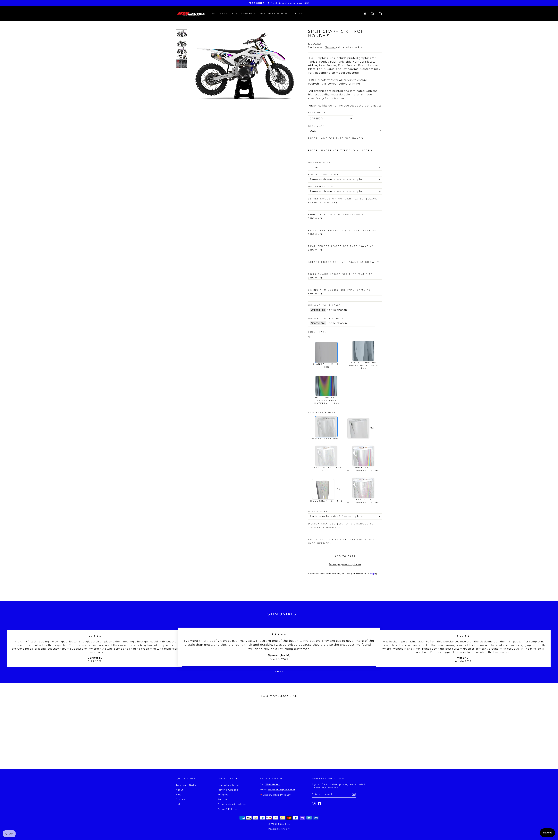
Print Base (317, 332)
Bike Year (316, 126)
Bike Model (318, 112)
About (179, 789)
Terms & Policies (227, 809)
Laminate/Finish (322, 412)
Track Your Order (186, 785)
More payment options (345, 564)
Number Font (319, 162)
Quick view (200, 738)
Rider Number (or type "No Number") (340, 150)
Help (178, 804)
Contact (297, 13)
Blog (178, 794)
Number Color (320, 186)
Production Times (228, 785)
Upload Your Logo (324, 305)
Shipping (330, 47)
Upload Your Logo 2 (326, 318)
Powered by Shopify (278, 829)
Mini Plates (318, 511)
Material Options (228, 789)
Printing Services (272, 13)
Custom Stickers (243, 13)
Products (218, 13)
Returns (222, 799)
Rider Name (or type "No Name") (336, 138)
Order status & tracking (232, 804)
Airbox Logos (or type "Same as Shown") (344, 262)
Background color (325, 174)
